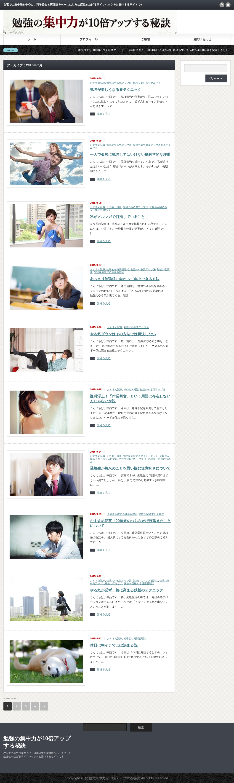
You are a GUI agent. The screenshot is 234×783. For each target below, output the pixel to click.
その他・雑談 (114, 207)
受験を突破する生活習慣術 (109, 272)
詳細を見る (104, 114)
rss (221, 4)
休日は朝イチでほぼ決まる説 (114, 645)
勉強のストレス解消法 (145, 580)
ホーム (31, 39)
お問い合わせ (202, 39)
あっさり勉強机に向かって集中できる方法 (125, 279)
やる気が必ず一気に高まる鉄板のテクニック (126, 590)
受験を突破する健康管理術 (122, 514)
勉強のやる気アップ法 (119, 82)
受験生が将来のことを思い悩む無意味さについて (130, 468)
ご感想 (145, 39)
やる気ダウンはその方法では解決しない (123, 334)
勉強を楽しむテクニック (147, 82)
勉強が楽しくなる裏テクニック (115, 89)
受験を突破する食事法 (151, 514)
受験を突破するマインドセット (140, 456)
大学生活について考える (133, 458)
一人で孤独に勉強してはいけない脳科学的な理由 (130, 154)
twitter (228, 4)
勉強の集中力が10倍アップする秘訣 (37, 742)
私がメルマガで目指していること (117, 217)
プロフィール (89, 39)
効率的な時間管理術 (117, 269)
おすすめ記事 (97, 82)
